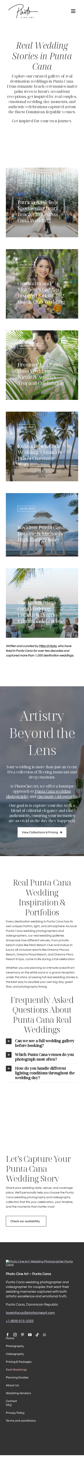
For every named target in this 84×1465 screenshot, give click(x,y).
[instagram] (15, 1334)
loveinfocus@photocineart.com (30, 1313)
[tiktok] (37, 1334)
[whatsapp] (44, 1334)
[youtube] (30, 1334)
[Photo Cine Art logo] (23, 5)
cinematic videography (57, 796)
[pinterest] (22, 1334)
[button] (42, 1043)
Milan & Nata (47, 646)
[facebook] (7, 1334)
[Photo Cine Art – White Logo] (42, 1261)
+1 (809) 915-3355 (20, 1321)
